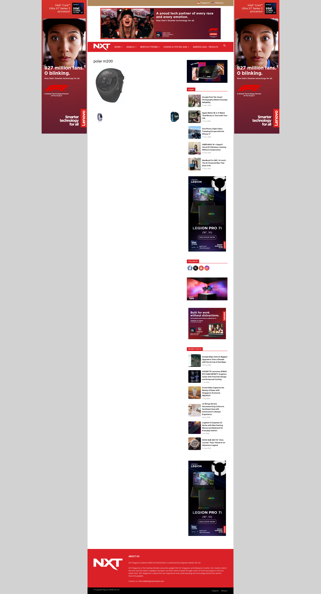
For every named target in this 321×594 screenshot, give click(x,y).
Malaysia (224, 591)
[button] (224, 46)
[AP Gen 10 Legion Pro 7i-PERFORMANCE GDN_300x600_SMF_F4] (207, 251)
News (117, 46)
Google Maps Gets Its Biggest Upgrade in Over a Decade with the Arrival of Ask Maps (214, 359)
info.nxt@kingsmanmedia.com (151, 581)
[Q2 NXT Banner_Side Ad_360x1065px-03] (64, 133)
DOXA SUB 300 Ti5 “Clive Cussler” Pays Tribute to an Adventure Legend (213, 442)
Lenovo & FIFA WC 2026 (175, 46)
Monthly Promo (149, 46)
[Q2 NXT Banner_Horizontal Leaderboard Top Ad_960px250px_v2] (160, 39)
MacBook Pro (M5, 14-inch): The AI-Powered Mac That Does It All (214, 163)
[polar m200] (110, 103)
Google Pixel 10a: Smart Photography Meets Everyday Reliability (214, 99)
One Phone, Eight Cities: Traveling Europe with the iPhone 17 (213, 131)
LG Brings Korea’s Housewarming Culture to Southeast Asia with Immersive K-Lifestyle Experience (213, 409)
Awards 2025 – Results (205, 46)
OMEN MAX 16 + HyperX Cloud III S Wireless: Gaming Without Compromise (214, 147)
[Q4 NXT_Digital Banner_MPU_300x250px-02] (207, 338)
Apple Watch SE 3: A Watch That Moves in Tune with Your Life (214, 115)
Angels (130, 46)
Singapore (215, 591)
